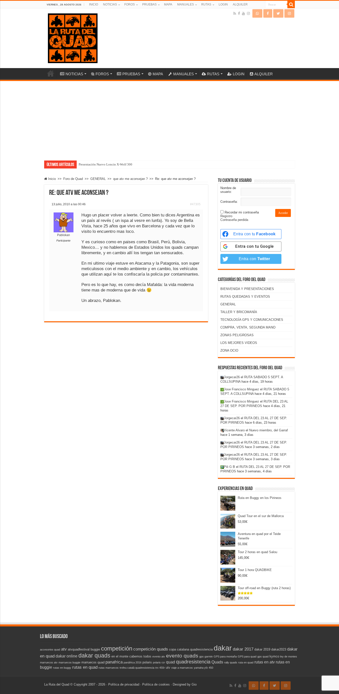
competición (116, 648)
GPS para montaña (225, 656)
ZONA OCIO (229, 350)
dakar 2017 (243, 649)
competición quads (150, 649)
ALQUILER (240, 4)
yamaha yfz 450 (203, 667)
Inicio (51, 179)
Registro (226, 216)
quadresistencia (193, 661)
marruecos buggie (69, 662)
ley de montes (288, 656)
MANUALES (185, 4)
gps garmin (206, 656)
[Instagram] (289, 13)
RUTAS (206, 4)
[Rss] (235, 13)
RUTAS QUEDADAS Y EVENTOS (245, 296)
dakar (223, 648)
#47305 (195, 204)
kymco (274, 656)
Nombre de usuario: (228, 190)
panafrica (114, 661)
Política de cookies (156, 684)
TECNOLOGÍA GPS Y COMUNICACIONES (251, 320)
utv (168, 667)
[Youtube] (243, 13)
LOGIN (223, 4)
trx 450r (160, 667)
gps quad (263, 656)
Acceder (283, 213)
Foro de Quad (73, 179)
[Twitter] (278, 13)
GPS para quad (247, 656)
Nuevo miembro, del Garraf (268, 430)
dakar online (66, 656)
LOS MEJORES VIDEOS (238, 343)
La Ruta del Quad (56, 684)
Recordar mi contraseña (242, 212)
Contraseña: (229, 202)
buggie (95, 649)
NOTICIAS (110, 4)
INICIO (93, 4)
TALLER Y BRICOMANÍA (238, 312)
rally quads (230, 662)
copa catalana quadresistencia (191, 649)
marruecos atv (49, 662)
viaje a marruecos (182, 667)
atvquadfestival (79, 649)
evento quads (182, 656)
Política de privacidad (123, 684)
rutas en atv (264, 662)
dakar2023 (278, 649)
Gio (194, 684)
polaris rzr (159, 662)
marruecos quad (92, 662)
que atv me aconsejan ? (130, 179)
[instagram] (248, 13)
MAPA (168, 4)
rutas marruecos (109, 667)
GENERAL (98, 179)
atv (64, 649)
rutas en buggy (62, 667)
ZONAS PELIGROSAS (237, 335)
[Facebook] (238, 13)
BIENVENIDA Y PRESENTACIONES (247, 289)
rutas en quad (85, 667)
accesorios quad (50, 649)
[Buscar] (291, 4)
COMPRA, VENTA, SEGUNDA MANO (247, 327)
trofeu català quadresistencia (137, 667)
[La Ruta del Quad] (73, 37)
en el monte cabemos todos (131, 656)
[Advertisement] (169, 118)
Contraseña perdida (234, 220)
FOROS (129, 4)
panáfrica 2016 (132, 662)
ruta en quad (245, 662)
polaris (147, 662)
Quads (217, 662)
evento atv (158, 656)
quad (170, 662)
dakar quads (94, 655)
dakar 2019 (262, 649)
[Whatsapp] (257, 13)
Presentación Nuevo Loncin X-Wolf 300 (105, 164)
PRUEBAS (149, 4)
